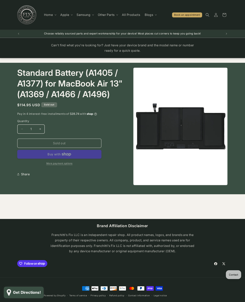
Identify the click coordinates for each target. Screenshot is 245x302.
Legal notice (160, 295)
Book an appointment (187, 14)
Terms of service (78, 295)
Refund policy (116, 295)
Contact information (139, 295)
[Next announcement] (226, 33)
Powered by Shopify (54, 295)
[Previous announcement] (18, 33)
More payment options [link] (59, 163)
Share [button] (25, 174)
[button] (50, 15)
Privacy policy (98, 295)
